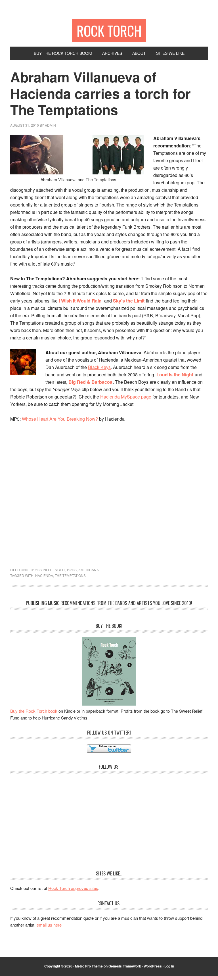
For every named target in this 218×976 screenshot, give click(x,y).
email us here (49, 925)
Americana (88, 569)
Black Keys (99, 367)
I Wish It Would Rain (81, 300)
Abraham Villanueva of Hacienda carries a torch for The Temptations (100, 93)
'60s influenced (50, 569)
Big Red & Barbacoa (90, 382)
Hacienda (44, 575)
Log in (169, 966)
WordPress (153, 966)
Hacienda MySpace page (125, 396)
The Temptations (70, 575)
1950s (71, 569)
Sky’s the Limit (128, 300)
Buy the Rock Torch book (33, 711)
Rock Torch (109, 30)
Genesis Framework (124, 966)
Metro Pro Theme (89, 966)
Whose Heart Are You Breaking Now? (60, 419)
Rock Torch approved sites (73, 888)
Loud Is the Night (174, 374)
